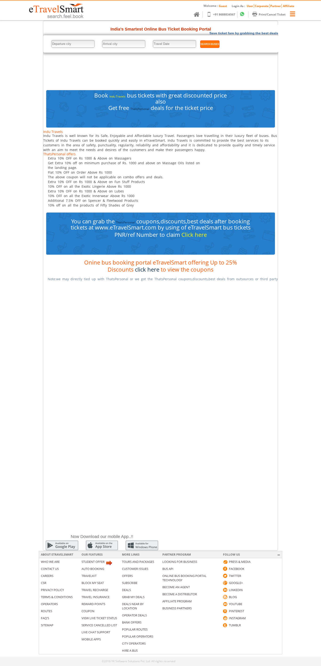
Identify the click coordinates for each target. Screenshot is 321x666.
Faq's (45, 618)
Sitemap (47, 625)
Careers (47, 576)
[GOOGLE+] (225, 583)
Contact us (50, 569)
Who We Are (50, 562)
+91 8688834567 (224, 14)
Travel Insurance (96, 597)
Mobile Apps (91, 639)
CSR (43, 583)
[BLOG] (225, 597)
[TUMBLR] (225, 625)
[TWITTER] (225, 576)
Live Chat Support (96, 632)
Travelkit (89, 576)
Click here (194, 234)
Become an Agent (176, 587)
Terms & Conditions (57, 597)
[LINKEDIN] (225, 590)
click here (147, 269)
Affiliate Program (177, 601)
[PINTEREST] (225, 611)
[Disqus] (160, 344)
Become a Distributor (179, 594)
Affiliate (288, 6)
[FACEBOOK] (225, 569)
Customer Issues (135, 569)
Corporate (262, 6)
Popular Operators (137, 636)
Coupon (88, 611)
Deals (126, 590)
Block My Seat (93, 583)
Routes (46, 611)
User (250, 6)
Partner (275, 6)
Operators (49, 604)
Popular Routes (135, 629)
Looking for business (179, 562)
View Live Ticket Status (99, 618)
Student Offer (93, 562)
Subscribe (129, 583)
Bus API (167, 569)
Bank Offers (131, 622)
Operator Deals (134, 615)
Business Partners (177, 608)
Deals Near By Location (133, 606)
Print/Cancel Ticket (272, 14)
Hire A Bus (130, 650)
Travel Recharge (95, 590)
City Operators (134, 643)
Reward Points (93, 604)
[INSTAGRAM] (225, 618)
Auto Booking (93, 569)
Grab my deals (133, 597)
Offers (127, 576)
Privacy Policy (52, 590)
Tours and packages (138, 562)
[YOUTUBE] (225, 604)
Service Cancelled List (99, 625)
